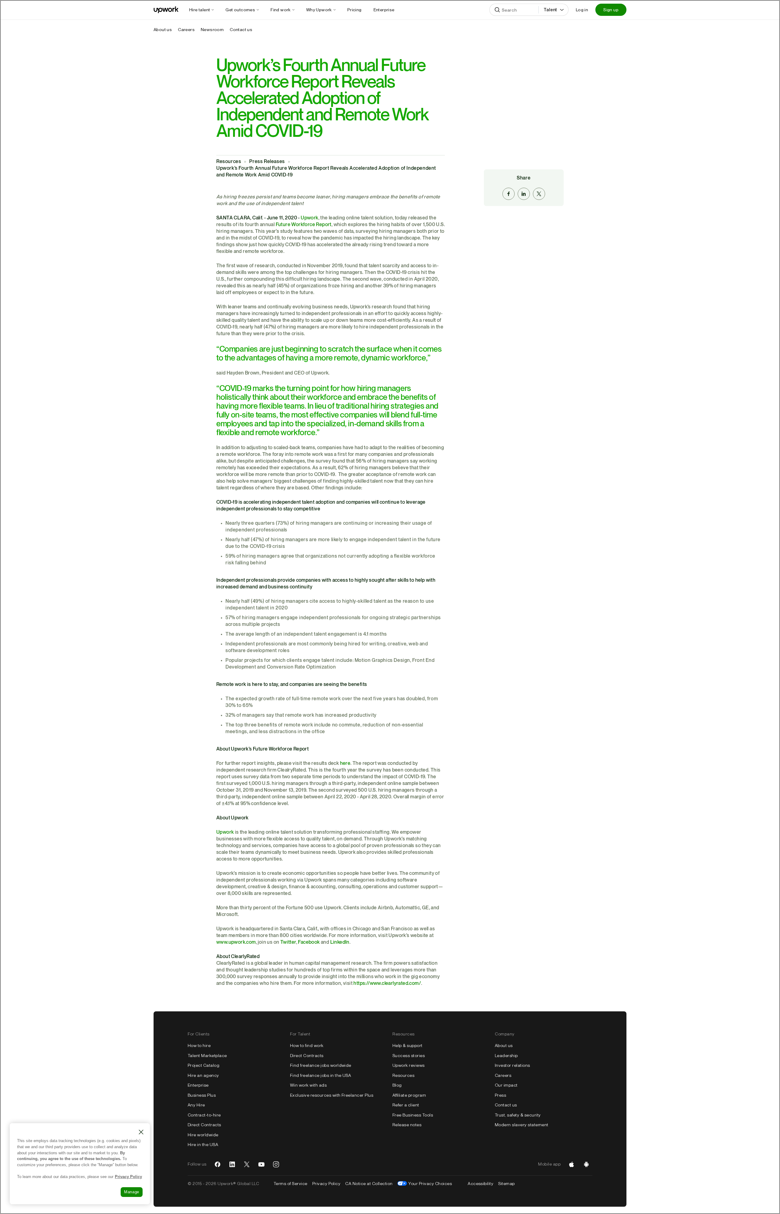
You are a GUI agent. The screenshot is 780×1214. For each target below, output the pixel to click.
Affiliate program (409, 1095)
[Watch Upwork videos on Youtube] (261, 1164)
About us (504, 1045)
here (345, 763)
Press (500, 1095)
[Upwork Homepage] (166, 9)
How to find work (307, 1045)
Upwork (309, 218)
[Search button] (497, 10)
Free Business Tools (412, 1115)
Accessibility (480, 1183)
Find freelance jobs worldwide (320, 1065)
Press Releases (267, 161)
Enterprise (198, 1085)
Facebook (309, 942)
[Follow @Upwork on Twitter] (247, 1164)
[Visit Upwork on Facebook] (217, 1164)
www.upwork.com (236, 942)
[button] (205, 10)
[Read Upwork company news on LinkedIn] (232, 1164)
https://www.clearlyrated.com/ (387, 983)
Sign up (611, 9)
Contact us (506, 1104)
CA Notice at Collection (368, 1183)
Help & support (407, 1045)
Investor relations (512, 1065)
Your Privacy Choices (430, 1183)
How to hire (199, 1045)
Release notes (406, 1124)
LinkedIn (339, 942)
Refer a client (405, 1104)
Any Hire (196, 1104)
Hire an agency (203, 1075)
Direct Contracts (204, 1124)
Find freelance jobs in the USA (320, 1075)
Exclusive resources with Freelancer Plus (331, 1095)
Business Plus (202, 1095)
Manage (131, 1192)
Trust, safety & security (518, 1115)
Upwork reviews (408, 1065)
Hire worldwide (203, 1134)
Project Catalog (203, 1065)
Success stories (408, 1055)
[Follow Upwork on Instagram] (276, 1164)
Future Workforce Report (304, 224)
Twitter (288, 942)
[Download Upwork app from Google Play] (586, 1164)
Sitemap (506, 1183)
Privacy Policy (326, 1183)
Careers (503, 1075)
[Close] (141, 1132)
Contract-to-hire (204, 1115)
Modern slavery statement (521, 1124)
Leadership (506, 1055)
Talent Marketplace (207, 1055)
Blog (397, 1085)
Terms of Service (290, 1183)
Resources (228, 161)
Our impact (506, 1085)
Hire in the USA (203, 1144)
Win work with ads (308, 1085)
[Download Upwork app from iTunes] (572, 1164)
